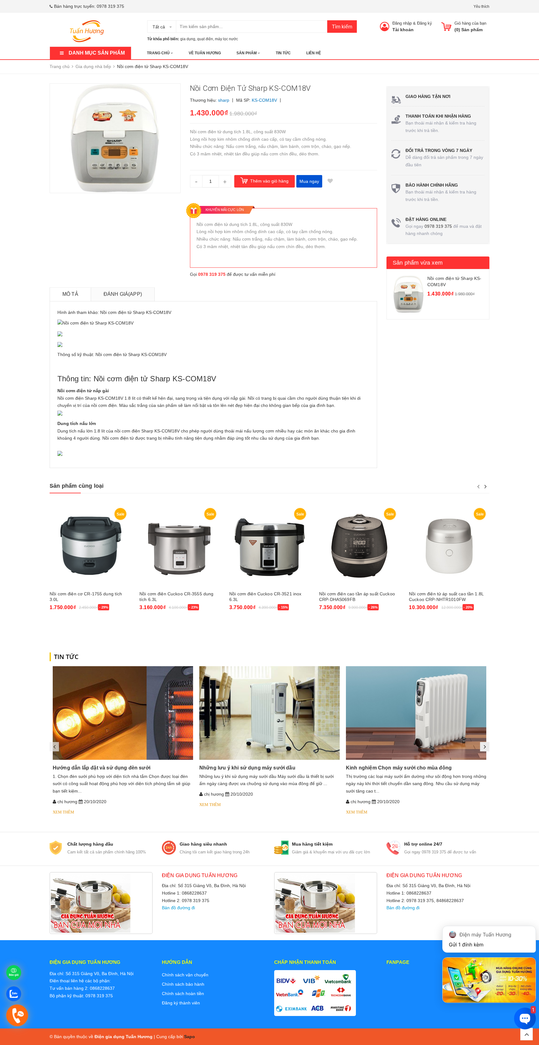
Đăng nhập (402, 23)
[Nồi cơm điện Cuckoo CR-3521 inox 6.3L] (269, 546)
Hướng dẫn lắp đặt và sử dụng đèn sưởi (101, 767)
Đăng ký (424, 23)
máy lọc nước (226, 39)
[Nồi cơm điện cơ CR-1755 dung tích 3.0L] (90, 546)
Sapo (189, 1036)
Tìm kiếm (342, 26)
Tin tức (283, 53)
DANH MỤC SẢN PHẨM (97, 53)
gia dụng (187, 39)
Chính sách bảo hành (183, 984)
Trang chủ (159, 53)
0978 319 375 (110, 6)
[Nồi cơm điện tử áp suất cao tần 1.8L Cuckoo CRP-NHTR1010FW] (449, 546)
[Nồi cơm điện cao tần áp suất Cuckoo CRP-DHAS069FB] (359, 546)
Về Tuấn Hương (205, 53)
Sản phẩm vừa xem (418, 263)
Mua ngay (309, 181)
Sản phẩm (247, 53)
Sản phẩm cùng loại (77, 486)
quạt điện (205, 39)
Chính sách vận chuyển (185, 974)
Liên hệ (313, 53)
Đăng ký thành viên (181, 1002)
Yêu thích (481, 6)
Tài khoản (403, 29)
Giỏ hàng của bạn (470, 23)
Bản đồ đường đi (178, 907)
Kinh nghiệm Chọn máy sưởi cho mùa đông (399, 767)
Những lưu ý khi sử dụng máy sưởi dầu (247, 767)
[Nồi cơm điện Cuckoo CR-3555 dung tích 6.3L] (179, 546)
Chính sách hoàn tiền (183, 993)
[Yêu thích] (330, 181)
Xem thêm (63, 812)
